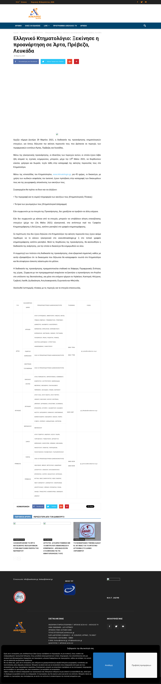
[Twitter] (142, 1)
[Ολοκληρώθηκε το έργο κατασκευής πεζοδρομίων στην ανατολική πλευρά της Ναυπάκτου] (27, 531)
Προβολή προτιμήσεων (141, 665)
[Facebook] (137, 1)
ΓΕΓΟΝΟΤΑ (47, 540)
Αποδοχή (109, 665)
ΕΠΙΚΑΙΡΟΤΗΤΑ (19, 540)
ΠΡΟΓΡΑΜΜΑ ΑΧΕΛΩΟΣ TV (65, 25)
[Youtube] (146, 1)
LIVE (46, 25)
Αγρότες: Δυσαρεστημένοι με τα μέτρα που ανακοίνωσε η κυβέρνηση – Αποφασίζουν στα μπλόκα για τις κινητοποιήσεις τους (56, 548)
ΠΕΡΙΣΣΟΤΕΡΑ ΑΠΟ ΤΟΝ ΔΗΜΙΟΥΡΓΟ (49, 517)
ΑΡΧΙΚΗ (18, 25)
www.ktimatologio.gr (62, 174)
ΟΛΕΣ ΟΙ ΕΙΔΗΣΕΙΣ (32, 25)
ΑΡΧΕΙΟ (83, 25)
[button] (145, 26)
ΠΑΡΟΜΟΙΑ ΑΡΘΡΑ (23, 517)
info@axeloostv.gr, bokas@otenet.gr (38, 579)
